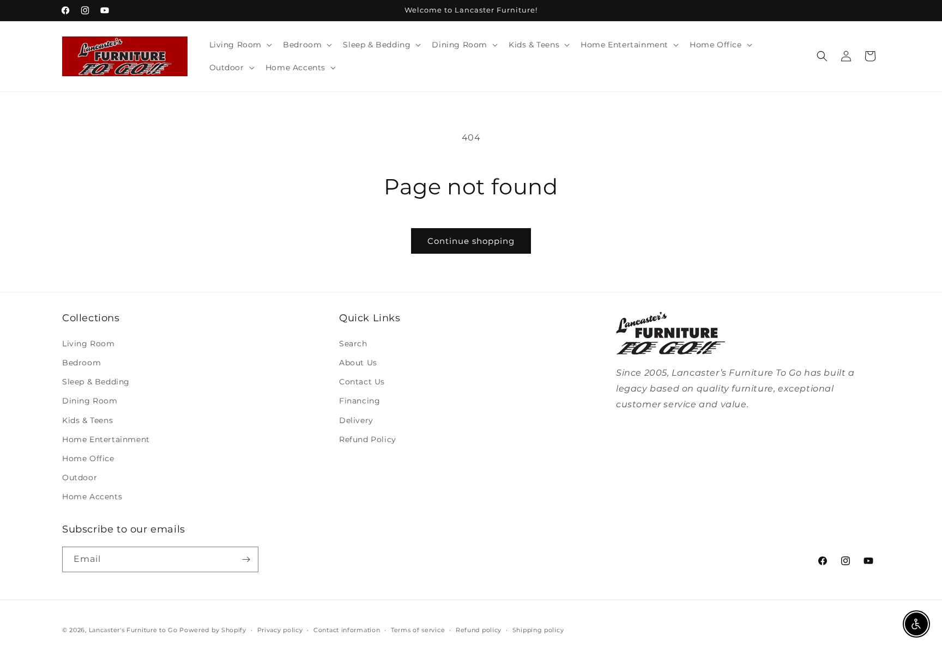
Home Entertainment (106, 439)
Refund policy (479, 630)
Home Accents (92, 496)
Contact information (346, 630)
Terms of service (418, 630)
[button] (240, 44)
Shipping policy (538, 630)
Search (353, 343)
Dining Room (90, 401)
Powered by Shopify (212, 630)
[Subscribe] (246, 559)
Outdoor (79, 477)
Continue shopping (471, 241)
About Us (358, 363)
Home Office (88, 458)
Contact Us (362, 382)
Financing (359, 401)
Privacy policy (280, 630)
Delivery (356, 420)
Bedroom (81, 363)
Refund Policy (367, 439)
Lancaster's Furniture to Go (133, 630)
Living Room (88, 343)
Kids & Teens (87, 420)
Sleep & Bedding (96, 382)
